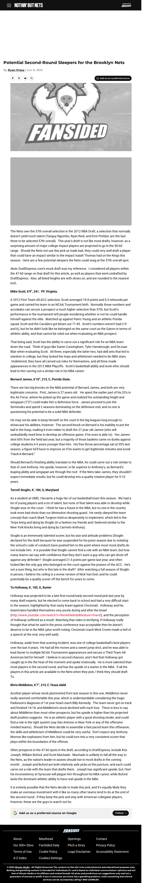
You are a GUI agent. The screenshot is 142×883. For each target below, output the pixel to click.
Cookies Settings (50, 858)
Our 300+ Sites (23, 845)
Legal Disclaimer (79, 851)
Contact (101, 839)
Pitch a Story (76, 845)
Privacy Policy (105, 845)
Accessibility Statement (112, 851)
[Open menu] (9, 5)
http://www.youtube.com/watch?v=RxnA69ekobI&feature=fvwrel (56, 615)
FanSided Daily (49, 845)
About (17, 839)
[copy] (31, 78)
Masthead (46, 839)
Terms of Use (22, 851)
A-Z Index (19, 858)
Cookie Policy (48, 851)
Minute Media (22, 867)
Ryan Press (16, 70)
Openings (74, 839)
